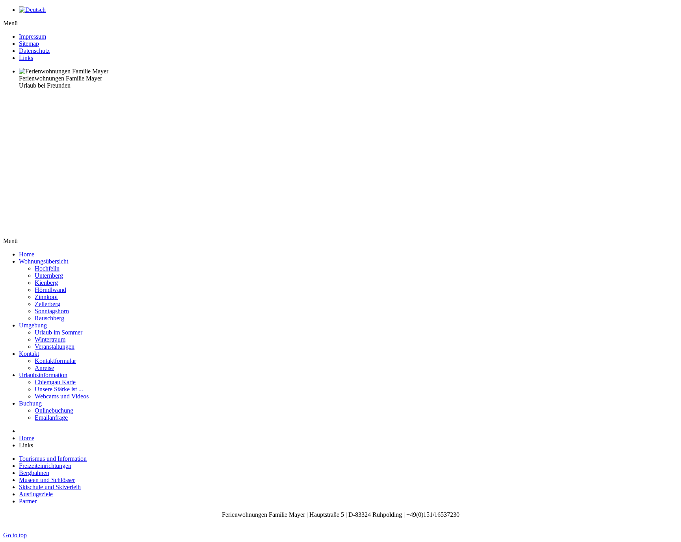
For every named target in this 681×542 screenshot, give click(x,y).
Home (26, 438)
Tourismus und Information (53, 458)
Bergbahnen (34, 472)
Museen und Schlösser (47, 480)
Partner (28, 501)
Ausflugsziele (36, 494)
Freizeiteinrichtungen (45, 465)
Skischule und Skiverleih (50, 487)
